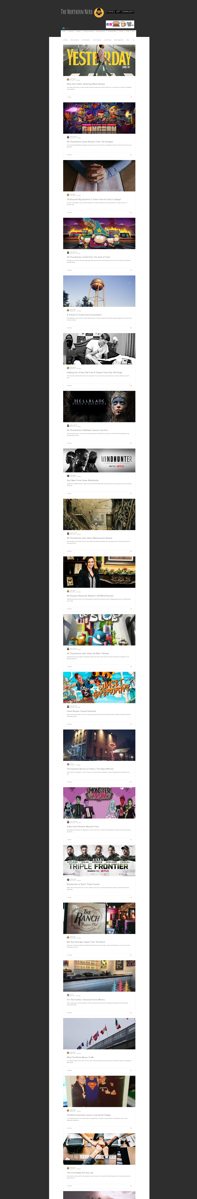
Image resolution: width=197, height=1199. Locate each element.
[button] (133, 40)
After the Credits (75, 40)
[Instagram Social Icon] (111, 24)
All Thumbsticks (86, 40)
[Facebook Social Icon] (108, 24)
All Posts (65, 40)
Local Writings (107, 40)
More (128, 40)
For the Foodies (97, 40)
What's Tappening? (118, 40)
